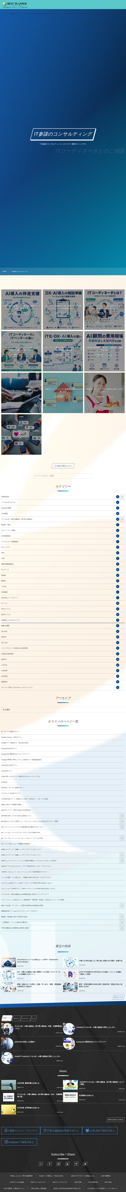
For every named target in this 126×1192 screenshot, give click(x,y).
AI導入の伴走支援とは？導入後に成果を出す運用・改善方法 (100, 961)
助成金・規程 (59, 525)
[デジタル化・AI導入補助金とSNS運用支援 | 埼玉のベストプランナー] (15, 4)
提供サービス (60, 614)
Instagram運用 (59, 508)
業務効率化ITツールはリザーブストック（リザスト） (20, 911)
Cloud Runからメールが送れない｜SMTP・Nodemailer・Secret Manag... (38, 961)
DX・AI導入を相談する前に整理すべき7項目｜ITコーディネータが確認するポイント (39, 973)
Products (4, 782)
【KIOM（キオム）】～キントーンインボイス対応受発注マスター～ (25, 872)
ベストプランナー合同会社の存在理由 (59, 648)
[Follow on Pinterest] (76, 1164)
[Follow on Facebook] (49, 1164)
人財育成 (59, 676)
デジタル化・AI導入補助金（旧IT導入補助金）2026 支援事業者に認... (39, 1095)
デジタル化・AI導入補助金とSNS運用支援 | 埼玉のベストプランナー (25, 894)
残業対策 (59, 682)
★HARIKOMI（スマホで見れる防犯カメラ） (16, 816)
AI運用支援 (59, 497)
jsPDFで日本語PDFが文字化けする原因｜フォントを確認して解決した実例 (100, 973)
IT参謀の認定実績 (59, 654)
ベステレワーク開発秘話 (59, 542)
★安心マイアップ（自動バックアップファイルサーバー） (21, 849)
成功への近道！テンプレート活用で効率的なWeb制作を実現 (22, 905)
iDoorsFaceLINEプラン (9, 748)
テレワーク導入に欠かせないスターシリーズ (59, 687)
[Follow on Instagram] (58, 1164)
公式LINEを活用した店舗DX (25, 1042)
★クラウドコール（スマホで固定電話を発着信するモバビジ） (23, 827)
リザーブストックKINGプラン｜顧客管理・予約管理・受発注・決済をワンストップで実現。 (33, 900)
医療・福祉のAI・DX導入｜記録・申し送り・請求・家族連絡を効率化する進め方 (39, 985)
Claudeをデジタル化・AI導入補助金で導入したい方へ (96, 1027)
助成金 (59, 575)
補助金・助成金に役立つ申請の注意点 (14, 917)
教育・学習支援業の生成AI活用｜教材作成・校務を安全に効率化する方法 (100, 985)
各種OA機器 (59, 626)
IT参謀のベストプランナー (22, 1130)
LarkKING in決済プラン (9, 765)
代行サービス (59, 609)
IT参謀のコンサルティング (59, 620)
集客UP (60, 659)
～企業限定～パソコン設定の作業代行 (14, 922)
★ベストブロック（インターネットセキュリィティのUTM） (22, 838)
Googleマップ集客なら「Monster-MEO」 (15, 743)
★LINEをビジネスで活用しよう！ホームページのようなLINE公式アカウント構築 (29, 821)
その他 (59, 586)
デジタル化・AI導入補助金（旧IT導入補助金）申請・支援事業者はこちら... (39, 1027)
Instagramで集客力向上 (21, 1142)
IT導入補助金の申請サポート (63, 1130)
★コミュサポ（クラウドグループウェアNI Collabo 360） (21, 832)
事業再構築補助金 (59, 564)
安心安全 (59, 631)
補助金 (60, 581)
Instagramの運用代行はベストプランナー (15, 754)
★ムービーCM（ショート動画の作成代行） (16, 844)
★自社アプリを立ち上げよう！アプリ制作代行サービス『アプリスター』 (27, 866)
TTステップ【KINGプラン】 (11, 793)
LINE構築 (59, 513)
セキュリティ (59, 547)
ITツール (60, 603)
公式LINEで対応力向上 (102, 1130)
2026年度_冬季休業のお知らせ (28, 1108)
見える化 (59, 642)
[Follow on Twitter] (41, 1164)
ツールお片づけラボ (59, 502)
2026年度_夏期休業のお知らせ (28, 1083)
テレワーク (60, 569)
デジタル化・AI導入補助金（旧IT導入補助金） (60, 519)
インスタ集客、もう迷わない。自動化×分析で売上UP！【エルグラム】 (26, 877)
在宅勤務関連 (59, 536)
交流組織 (59, 592)
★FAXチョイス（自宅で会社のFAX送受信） (16, 810)
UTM (59, 558)
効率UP (60, 637)
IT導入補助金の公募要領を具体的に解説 (15, 928)
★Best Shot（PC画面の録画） (11, 804)
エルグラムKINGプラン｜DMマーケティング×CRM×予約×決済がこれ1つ (26, 883)
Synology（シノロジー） (59, 598)
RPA (59, 553)
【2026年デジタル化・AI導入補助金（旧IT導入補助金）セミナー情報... (101, 1083)
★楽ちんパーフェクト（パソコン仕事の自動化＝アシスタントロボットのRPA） (29, 861)
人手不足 (60, 665)
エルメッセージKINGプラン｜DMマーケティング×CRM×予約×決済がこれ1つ (28, 889)
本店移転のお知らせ (86, 1095)
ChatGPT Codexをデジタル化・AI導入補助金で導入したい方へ (38, 1056)
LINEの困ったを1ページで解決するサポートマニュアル (20, 776)
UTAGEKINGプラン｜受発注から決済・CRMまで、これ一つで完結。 (25, 799)
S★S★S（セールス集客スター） (12, 788)
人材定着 (59, 670)
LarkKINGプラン (7, 771)
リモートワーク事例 (59, 530)
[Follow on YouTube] (67, 1164)
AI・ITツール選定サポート (10, 731)
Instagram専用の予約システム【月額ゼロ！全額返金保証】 (21, 760)
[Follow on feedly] (85, 1164)
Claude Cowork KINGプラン (11, 737)
